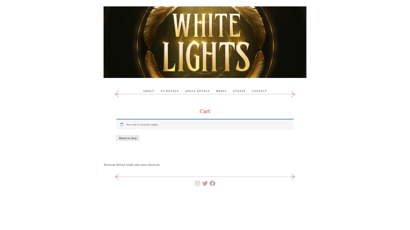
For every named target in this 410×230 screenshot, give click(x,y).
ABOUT (148, 91)
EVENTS (239, 91)
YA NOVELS (170, 91)
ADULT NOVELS (197, 91)
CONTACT (259, 91)
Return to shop (128, 138)
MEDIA (221, 91)
